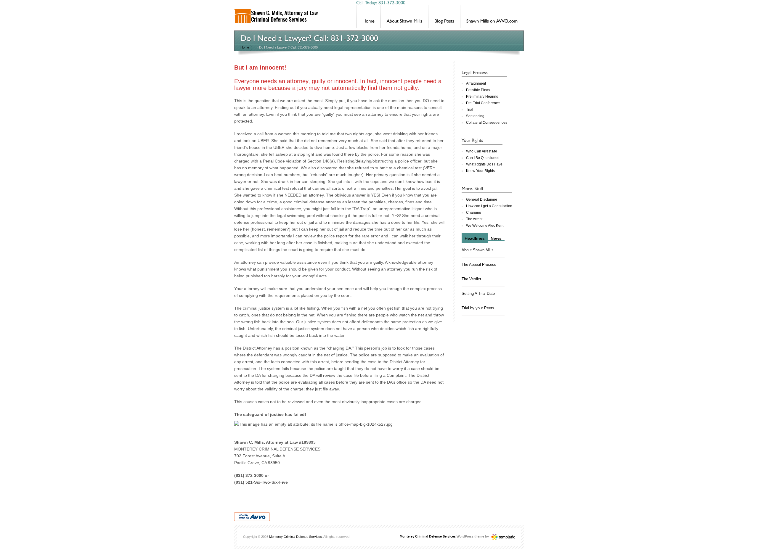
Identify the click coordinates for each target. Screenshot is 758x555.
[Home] (368, 16)
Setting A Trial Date (478, 293)
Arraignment (476, 83)
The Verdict (471, 279)
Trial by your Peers (478, 308)
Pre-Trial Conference (483, 103)
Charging (473, 212)
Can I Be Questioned (483, 158)
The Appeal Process (479, 264)
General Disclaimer (481, 199)
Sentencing (475, 116)
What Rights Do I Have (484, 164)
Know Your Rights (480, 171)
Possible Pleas (478, 90)
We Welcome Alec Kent (484, 225)
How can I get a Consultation (489, 206)
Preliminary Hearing (482, 96)
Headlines (475, 238)
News (496, 238)
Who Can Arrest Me (481, 151)
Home (244, 47)
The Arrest (474, 219)
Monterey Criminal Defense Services (295, 536)
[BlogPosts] (444, 16)
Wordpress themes (503, 535)
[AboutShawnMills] (404, 16)
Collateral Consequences (486, 122)
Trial (469, 109)
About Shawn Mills (478, 250)
